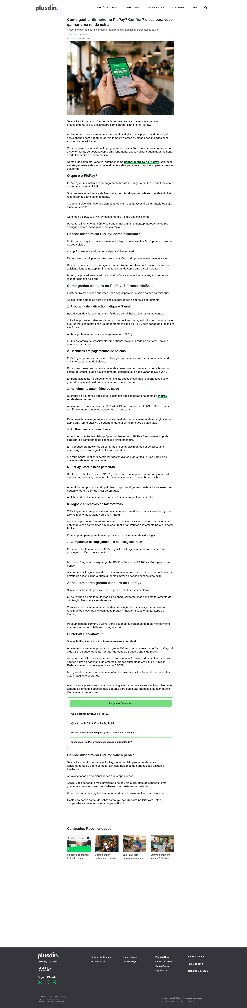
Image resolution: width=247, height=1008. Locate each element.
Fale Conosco (195, 964)
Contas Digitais (162, 966)
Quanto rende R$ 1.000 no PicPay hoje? (92, 723)
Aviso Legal (198, 998)
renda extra (103, 600)
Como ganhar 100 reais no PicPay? (90, 714)
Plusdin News (162, 957)
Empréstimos (130, 957)
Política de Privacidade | (183, 998)
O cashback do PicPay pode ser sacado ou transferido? (101, 742)
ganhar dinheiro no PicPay (141, 161)
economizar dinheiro (101, 786)
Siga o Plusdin (47, 977)
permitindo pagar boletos (134, 193)
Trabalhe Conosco (198, 971)
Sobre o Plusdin (196, 956)
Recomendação (97, 961)
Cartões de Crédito (100, 957)
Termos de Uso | (167, 998)
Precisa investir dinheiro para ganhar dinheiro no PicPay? (102, 732)
